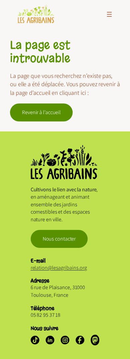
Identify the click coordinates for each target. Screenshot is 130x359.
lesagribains (65, 267)
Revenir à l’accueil (41, 112)
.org (83, 267)
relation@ (41, 267)
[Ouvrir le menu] (109, 14)
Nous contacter (59, 238)
